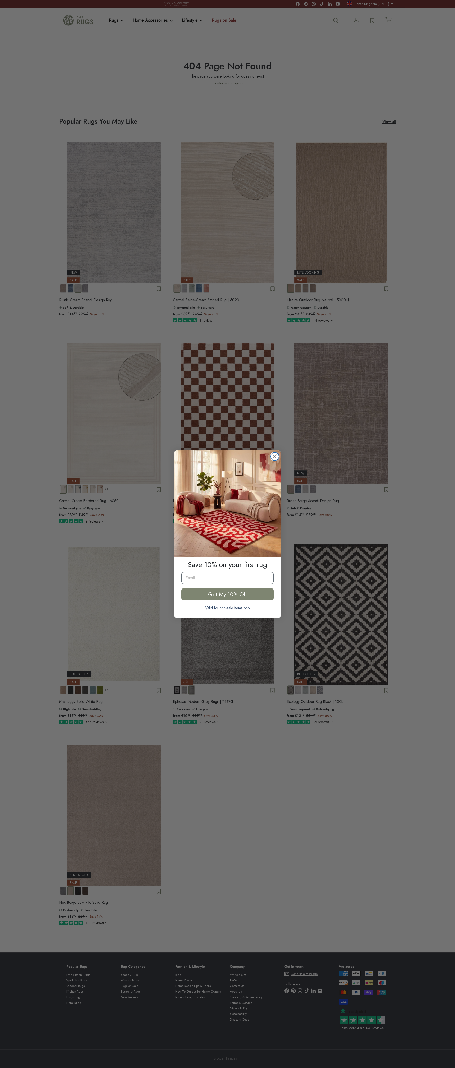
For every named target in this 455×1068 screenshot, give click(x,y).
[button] (227, 503)
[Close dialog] (275, 456)
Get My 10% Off (227, 594)
